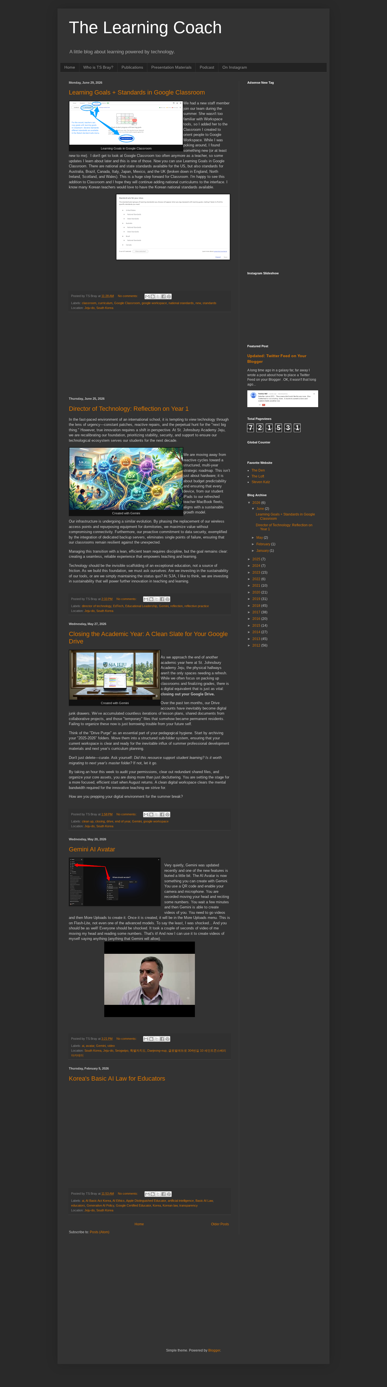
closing (100, 821)
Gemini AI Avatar (92, 849)
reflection (176, 606)
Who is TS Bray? (98, 67)
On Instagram (234, 67)
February (263, 544)
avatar (90, 1045)
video (111, 1045)
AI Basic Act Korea (98, 1200)
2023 (256, 572)
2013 (256, 639)
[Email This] (147, 296)
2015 (256, 626)
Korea (157, 1205)
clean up (87, 821)
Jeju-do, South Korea (98, 308)
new (198, 303)
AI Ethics (118, 1200)
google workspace (154, 303)
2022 (256, 579)
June (260, 509)
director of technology (96, 606)
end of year (122, 821)
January (263, 551)
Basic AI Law (204, 1200)
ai (83, 1045)
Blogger (214, 1350)
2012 (256, 645)
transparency (188, 1205)
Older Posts (220, 1224)
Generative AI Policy (100, 1205)
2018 (256, 606)
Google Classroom (127, 303)
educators (78, 1205)
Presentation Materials (171, 67)
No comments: (128, 296)
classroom (89, 303)
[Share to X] (158, 296)
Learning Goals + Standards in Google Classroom (137, 92)
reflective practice (196, 606)
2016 (256, 619)
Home (69, 67)
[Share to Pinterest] (169, 296)
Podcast (207, 67)
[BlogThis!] (153, 296)
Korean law (170, 1205)
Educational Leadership (141, 606)
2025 (256, 559)
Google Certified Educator (133, 1205)
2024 (256, 566)
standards (209, 303)
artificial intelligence (181, 1200)
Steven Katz (261, 482)
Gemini (164, 606)
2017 (256, 612)
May (260, 538)
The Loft (258, 476)
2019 (256, 599)
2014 (256, 632)
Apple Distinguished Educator (146, 1200)
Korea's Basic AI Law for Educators (117, 1078)
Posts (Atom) (99, 1232)
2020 (256, 592)
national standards (181, 303)
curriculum (105, 303)
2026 (256, 503)
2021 (256, 586)
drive (110, 821)
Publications (132, 67)
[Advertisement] (149, 354)
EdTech (118, 606)
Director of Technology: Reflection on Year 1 (129, 408)
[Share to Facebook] (163, 296)
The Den (258, 470)
